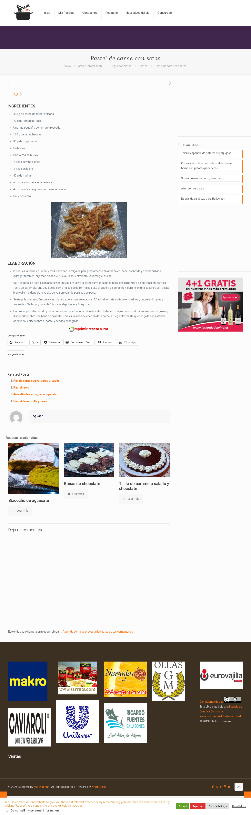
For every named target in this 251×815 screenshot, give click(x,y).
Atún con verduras (192, 188)
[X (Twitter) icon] (216, 787)
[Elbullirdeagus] (23, 12)
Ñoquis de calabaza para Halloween (203, 198)
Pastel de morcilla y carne (30, 401)
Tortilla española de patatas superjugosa (206, 153)
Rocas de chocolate (82, 483)
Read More (239, 806)
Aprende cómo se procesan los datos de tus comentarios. (98, 631)
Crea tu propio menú (90, 66)
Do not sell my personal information (35, 810)
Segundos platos (121, 66)
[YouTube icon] (220, 787)
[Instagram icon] (225, 787)
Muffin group (41, 786)
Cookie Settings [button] (218, 806)
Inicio (68, 66)
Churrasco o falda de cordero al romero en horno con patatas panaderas (207, 166)
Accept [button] (183, 806)
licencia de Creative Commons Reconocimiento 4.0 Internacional (221, 711)
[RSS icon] (229, 787)
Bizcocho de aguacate (28, 500)
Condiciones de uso (212, 701)
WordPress (99, 786)
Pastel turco (21, 387)
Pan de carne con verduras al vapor (36, 380)
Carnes (143, 66)
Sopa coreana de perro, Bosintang (202, 178)
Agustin (38, 416)
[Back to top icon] (239, 787)
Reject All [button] (198, 806)
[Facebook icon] (212, 787)
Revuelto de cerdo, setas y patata (34, 394)
